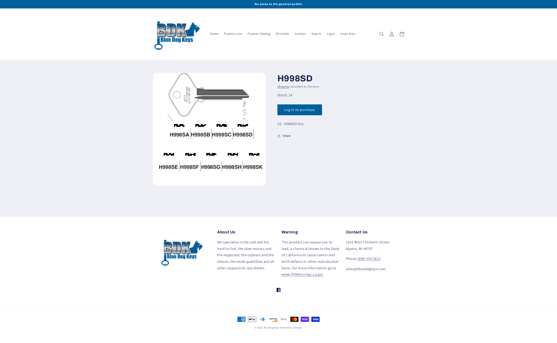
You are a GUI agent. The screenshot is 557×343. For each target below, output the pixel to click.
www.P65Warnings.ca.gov (302, 274)
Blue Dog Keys (271, 327)
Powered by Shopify (291, 327)
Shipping (283, 87)
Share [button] (287, 136)
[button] (382, 34)
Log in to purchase (299, 109)
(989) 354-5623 (369, 258)
